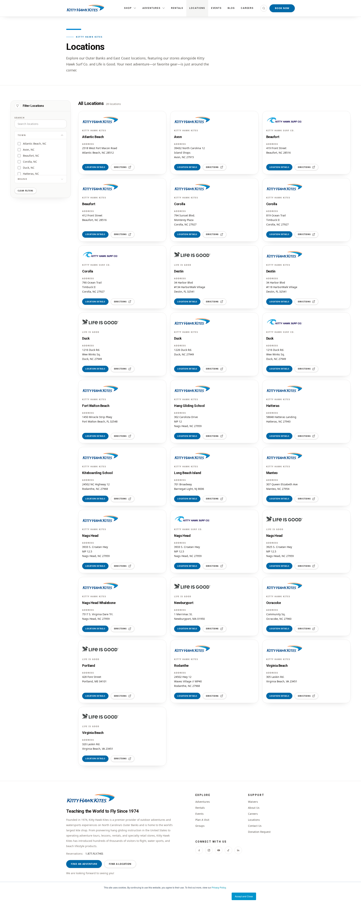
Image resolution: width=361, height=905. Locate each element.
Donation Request (259, 832)
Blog (231, 8)
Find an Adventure (84, 864)
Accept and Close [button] (244, 896)
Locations (197, 8)
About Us (253, 807)
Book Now (282, 8)
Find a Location (120, 864)
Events (216, 8)
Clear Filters (25, 190)
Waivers (253, 801)
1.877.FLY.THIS (94, 853)
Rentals (177, 8)
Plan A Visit (202, 820)
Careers (247, 8)
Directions (120, 167)
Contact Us (255, 826)
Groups (200, 826)
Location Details (95, 167)
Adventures (202, 801)
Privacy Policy (219, 887)
